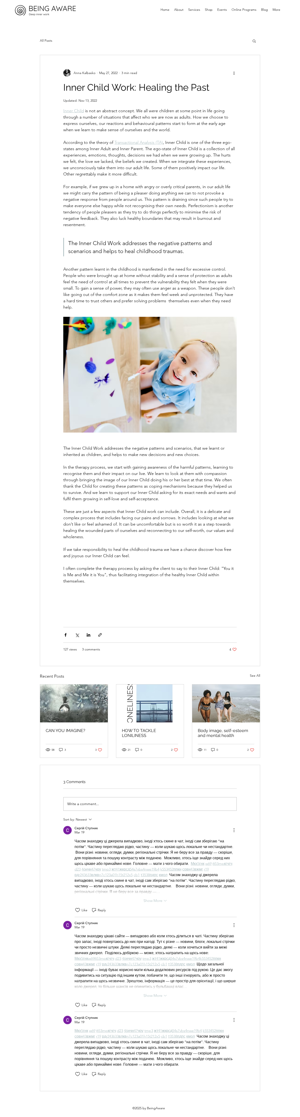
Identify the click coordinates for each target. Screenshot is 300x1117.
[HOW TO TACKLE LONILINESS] (150, 703)
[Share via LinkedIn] (88, 635)
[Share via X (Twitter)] (77, 635)
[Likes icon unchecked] (78, 910)
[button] (254, 41)
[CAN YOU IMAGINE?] (74, 703)
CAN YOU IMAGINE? (65, 730)
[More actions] (234, 73)
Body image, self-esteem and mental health (223, 733)
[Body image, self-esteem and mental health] (226, 703)
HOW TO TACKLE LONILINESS (139, 733)
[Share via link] (100, 635)
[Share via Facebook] (65, 635)
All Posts (46, 40)
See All (255, 675)
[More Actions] (234, 830)
